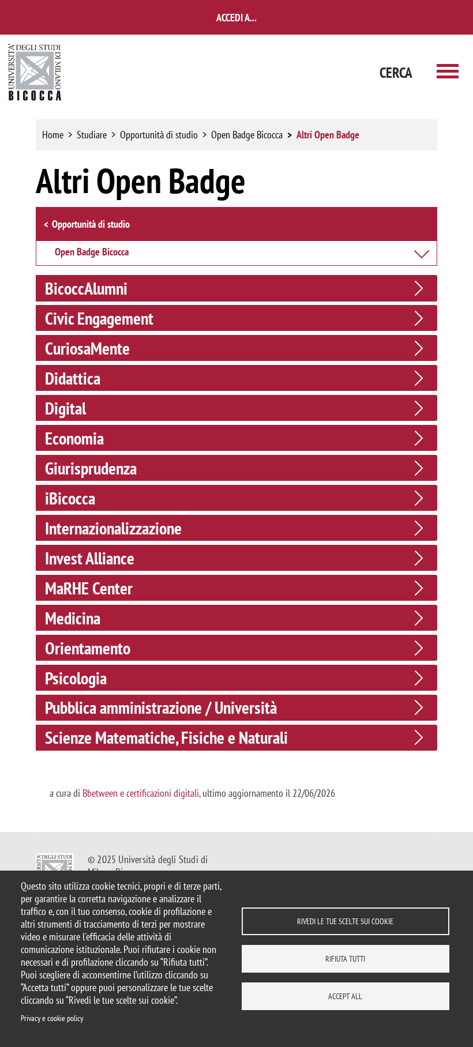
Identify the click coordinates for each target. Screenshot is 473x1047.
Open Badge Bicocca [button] (92, 252)
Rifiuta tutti (345, 959)
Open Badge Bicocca (247, 134)
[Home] (35, 72)
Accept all (345, 996)
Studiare (92, 134)
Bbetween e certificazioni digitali (140, 793)
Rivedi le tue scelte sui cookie (345, 921)
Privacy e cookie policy (52, 1018)
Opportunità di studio (159, 134)
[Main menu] (447, 72)
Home (52, 134)
